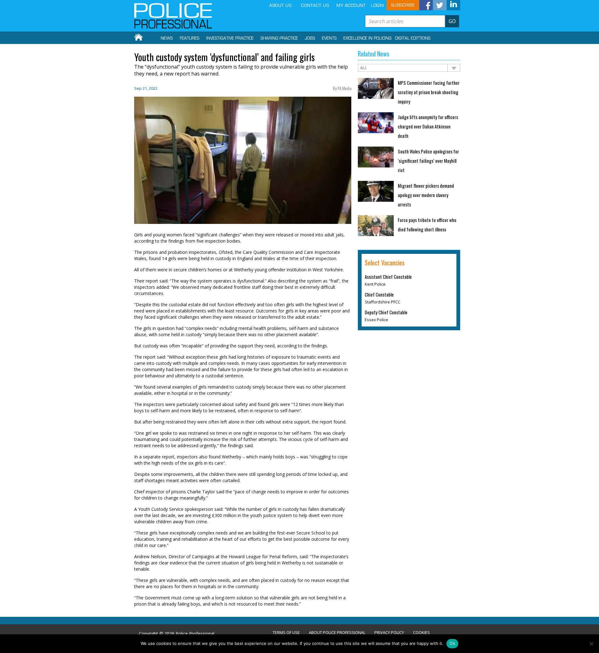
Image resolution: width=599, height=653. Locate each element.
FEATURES (189, 38)
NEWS (167, 38)
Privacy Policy (389, 633)
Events (329, 38)
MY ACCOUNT (351, 5)
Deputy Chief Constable (386, 312)
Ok (452, 643)
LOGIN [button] (377, 5)
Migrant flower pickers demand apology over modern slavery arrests (426, 195)
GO (452, 21)
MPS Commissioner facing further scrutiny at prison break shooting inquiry (429, 92)
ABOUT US (280, 5)
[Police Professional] (173, 16)
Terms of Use (286, 633)
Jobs (310, 38)
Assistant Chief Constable (388, 276)
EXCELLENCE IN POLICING (367, 38)
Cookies (421, 633)
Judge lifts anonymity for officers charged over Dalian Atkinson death (428, 126)
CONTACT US (315, 5)
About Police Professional (337, 633)
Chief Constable (379, 294)
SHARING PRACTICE (279, 38)
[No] (591, 644)
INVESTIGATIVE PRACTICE (230, 38)
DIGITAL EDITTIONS (413, 38)
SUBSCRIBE (403, 5)
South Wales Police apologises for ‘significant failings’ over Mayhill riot (428, 160)
